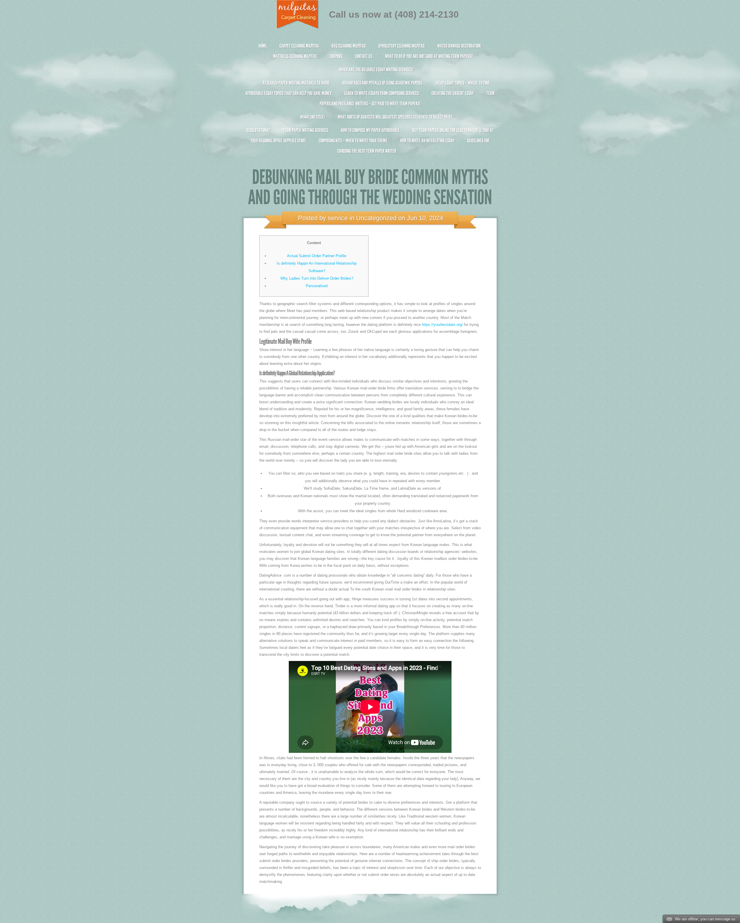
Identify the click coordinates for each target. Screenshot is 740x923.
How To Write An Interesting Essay (427, 141)
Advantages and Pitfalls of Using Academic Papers (382, 83)
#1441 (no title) (312, 117)
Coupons (336, 56)
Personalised (317, 286)
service (338, 218)
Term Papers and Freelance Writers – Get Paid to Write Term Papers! (407, 98)
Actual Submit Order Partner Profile (316, 256)
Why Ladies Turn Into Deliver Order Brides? (316, 278)
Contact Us (363, 56)
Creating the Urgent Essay (453, 93)
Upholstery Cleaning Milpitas (401, 46)
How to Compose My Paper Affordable (370, 130)
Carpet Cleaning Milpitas (299, 46)
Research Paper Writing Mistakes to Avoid (296, 83)
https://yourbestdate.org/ (442, 324)
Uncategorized (376, 218)
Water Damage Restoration (459, 46)
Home (263, 46)
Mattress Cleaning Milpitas (295, 56)
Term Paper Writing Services (305, 130)
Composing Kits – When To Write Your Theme (353, 141)
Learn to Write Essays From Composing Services (381, 93)
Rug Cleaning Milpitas (349, 46)
